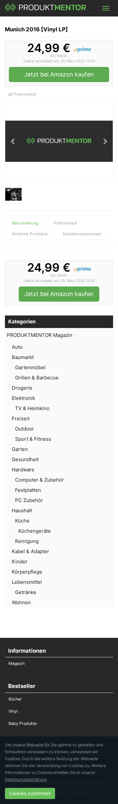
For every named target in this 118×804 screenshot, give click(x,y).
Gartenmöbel (30, 367)
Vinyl (13, 711)
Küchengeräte (34, 531)
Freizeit (21, 418)
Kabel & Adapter (30, 551)
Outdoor (24, 429)
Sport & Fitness (33, 439)
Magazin (17, 663)
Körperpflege (27, 572)
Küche (22, 521)
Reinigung (27, 541)
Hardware (23, 469)
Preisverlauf (24, 94)
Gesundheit (25, 459)
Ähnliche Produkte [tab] (30, 233)
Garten (20, 449)
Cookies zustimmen (30, 793)
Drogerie (22, 388)
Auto (17, 347)
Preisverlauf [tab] (65, 223)
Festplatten (28, 490)
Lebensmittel (27, 582)
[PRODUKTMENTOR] (45, 8)
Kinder (20, 561)
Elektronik (23, 398)
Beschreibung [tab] (25, 223)
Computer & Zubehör (39, 480)
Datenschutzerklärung (26, 779)
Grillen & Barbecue (37, 377)
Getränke (25, 592)
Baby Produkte (23, 723)
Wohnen (21, 602)
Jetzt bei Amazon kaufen (59, 74)
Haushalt (22, 510)
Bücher (15, 699)
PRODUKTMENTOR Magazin (39, 335)
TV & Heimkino (32, 408)
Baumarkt (23, 357)
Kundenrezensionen (82, 233)
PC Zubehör (29, 500)
